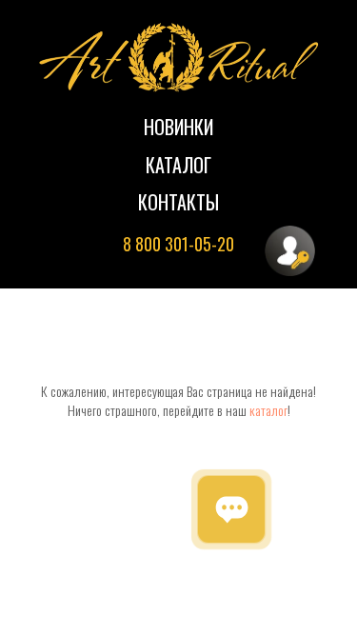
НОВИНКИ (178, 126)
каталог (268, 410)
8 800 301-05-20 (178, 243)
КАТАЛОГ (178, 164)
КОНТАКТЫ (178, 202)
